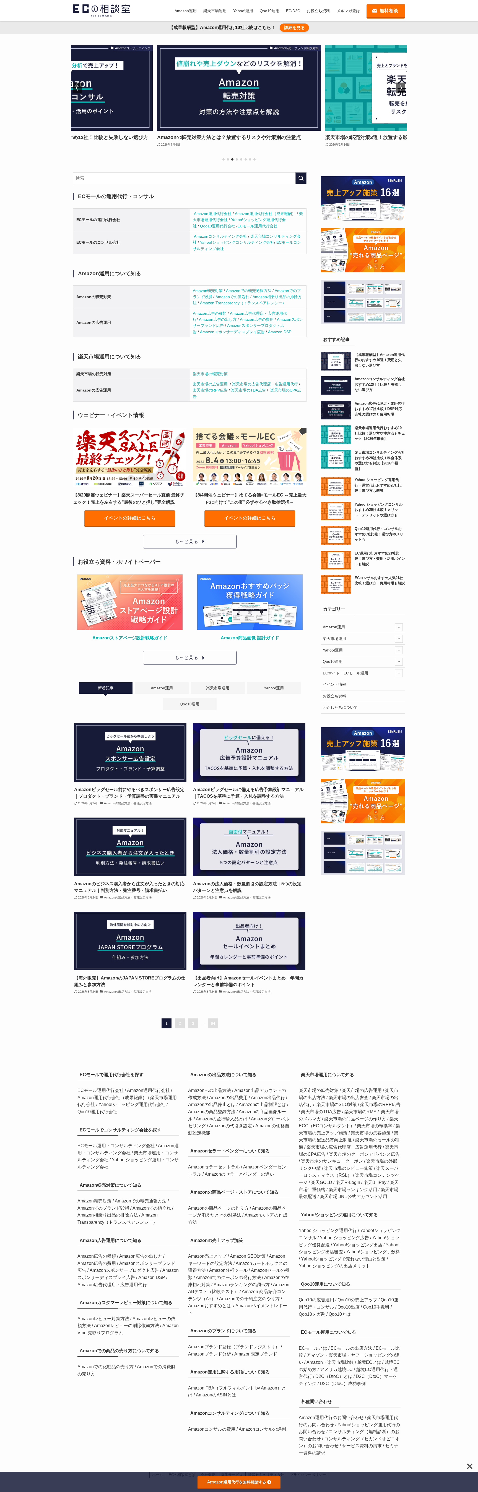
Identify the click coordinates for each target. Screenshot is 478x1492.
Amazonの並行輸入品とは (222, 1119)
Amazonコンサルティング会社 (221, 236)
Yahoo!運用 (333, 650)
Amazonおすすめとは (209, 1305)
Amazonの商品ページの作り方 (219, 1208)
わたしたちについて (340, 707)
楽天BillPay (374, 1182)
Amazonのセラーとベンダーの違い (239, 1174)
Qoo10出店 (348, 1307)
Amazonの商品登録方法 (212, 1111)
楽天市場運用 (334, 638)
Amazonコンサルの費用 (212, 1429)
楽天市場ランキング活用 (353, 1189)
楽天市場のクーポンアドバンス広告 (364, 1154)
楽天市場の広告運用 (211, 384)
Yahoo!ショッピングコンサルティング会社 (237, 242)
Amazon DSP (279, 332)
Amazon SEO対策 (248, 1256)
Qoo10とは (340, 1314)
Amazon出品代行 (268, 1097)
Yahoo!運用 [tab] (274, 688)
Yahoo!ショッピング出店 (357, 1245)
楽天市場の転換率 (375, 1125)
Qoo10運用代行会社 (217, 226)
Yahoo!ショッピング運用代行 (328, 1230)
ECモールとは (313, 1348)
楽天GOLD (321, 1182)
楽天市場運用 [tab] (217, 688)
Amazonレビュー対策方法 (103, 1318)
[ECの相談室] (101, 10)
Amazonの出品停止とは (212, 1104)
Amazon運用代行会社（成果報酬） (266, 213)
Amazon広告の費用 (257, 319)
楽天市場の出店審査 (348, 1097)
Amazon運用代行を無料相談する (236, 1482)
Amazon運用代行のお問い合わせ (332, 1417)
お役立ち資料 (334, 696)
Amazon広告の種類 (210, 313)
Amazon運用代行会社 (213, 213)
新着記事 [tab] (105, 688)
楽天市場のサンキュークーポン (332, 1161)
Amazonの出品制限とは (263, 1104)
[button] (223, 159)
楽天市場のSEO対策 (336, 1104)
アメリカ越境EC (336, 1369)
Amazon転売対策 (208, 290)
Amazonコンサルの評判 (262, 1429)
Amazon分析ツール (229, 1270)
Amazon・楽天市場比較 (330, 1362)
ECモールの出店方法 (351, 1348)
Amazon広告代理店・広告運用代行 (112, 1284)
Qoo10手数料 (376, 1307)
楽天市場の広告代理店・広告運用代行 (265, 384)
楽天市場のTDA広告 (248, 390)
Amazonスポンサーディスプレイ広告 (233, 332)
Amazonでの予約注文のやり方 (250, 1298)
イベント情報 (334, 684)
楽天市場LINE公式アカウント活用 (353, 1196)
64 (213, 1023)
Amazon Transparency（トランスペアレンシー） (243, 303)
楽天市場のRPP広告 (210, 390)
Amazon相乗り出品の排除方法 (107, 1215)
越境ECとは (369, 1362)
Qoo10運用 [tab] (189, 704)
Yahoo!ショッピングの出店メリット (334, 1266)
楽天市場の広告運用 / (363, 1090)
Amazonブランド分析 (210, 1354)
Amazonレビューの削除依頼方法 (127, 1325)
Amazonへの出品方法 (210, 1090)
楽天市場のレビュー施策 (348, 1168)
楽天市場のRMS (360, 1111)
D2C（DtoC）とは (333, 1376)
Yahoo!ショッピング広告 (344, 1237)
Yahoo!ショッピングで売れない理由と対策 (343, 1259)
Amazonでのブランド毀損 (103, 1208)
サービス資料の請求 (362, 1445)
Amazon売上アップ (208, 1256)
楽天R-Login (348, 1182)
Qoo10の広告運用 (317, 1299)
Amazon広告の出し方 (218, 319)
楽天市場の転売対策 (210, 374)
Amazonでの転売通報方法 (249, 290)
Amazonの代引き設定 (231, 1125)
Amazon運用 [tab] (162, 688)
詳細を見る (294, 27)
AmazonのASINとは (216, 1395)
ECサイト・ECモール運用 (345, 673)
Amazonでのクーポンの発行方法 (229, 1277)
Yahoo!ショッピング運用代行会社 (132, 1104)
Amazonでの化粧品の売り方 (106, 1366)
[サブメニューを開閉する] (399, 627)
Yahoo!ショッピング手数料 (373, 1251)
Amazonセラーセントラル (214, 1167)
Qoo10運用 (332, 661)
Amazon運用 (334, 627)
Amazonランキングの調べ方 (242, 1284)
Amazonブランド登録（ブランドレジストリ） (234, 1346)
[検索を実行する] (300, 178)
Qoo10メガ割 (312, 1314)
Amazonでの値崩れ (232, 297)
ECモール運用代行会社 (257, 226)
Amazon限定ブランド (255, 1354)
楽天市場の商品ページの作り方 (355, 1119)
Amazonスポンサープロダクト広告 (125, 1270)
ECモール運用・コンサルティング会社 (116, 1145)
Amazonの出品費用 (229, 1097)
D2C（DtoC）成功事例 (343, 1383)
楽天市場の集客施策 (371, 1133)
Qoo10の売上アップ (357, 1299)
